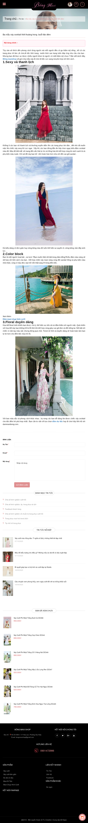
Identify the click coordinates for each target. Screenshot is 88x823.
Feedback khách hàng (13, 509)
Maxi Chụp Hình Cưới (11, 784)
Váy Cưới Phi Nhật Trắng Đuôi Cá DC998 (28, 618)
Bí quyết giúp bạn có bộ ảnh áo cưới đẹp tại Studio (33, 567)
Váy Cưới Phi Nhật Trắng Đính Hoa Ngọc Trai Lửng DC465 (35, 704)
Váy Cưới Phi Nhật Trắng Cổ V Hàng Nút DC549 (31, 652)
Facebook (50, 778)
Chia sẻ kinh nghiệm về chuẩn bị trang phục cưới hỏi (24, 514)
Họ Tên (5, 444)
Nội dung (6, 461)
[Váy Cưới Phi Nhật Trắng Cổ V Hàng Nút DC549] (7, 657)
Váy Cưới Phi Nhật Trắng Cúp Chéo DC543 (29, 635)
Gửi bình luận (22, 485)
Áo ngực (49, 787)
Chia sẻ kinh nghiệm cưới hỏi (15, 500)
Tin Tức (49, 771)
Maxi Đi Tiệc (7, 781)
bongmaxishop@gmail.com (25, 737)
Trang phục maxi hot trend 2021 (16, 518)
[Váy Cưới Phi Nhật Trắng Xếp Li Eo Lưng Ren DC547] (7, 674)
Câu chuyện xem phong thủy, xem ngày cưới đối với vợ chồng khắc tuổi (40, 582)
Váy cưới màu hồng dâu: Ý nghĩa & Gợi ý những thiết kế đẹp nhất (38, 538)
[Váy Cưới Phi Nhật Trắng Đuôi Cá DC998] (7, 622)
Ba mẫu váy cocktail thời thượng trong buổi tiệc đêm (27, 34)
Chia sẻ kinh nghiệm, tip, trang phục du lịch (20, 504)
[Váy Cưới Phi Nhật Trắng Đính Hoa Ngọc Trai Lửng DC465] (7, 708)
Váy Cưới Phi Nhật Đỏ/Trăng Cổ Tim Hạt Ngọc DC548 (33, 687)
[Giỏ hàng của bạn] (76, 4)
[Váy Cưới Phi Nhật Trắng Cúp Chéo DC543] (7, 639)
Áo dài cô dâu (8, 778)
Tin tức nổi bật (44, 530)
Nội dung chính (10, 42)
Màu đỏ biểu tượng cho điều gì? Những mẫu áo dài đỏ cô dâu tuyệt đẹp (41, 553)
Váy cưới (6, 771)
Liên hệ (49, 774)
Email (5, 453)
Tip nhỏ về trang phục (13, 523)
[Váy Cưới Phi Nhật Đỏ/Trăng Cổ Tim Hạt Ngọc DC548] (7, 691)
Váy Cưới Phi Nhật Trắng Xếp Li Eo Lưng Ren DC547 (33, 669)
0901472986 (47, 750)
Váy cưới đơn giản (9, 774)
